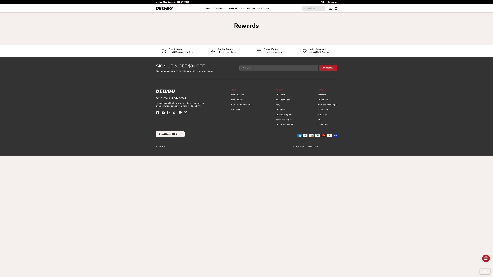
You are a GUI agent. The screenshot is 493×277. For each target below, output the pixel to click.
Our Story (280, 94)
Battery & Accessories (241, 104)
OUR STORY (263, 8)
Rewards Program (284, 119)
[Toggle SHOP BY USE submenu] (243, 8)
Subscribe (328, 68)
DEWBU (164, 146)
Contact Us (332, 2)
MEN (208, 8)
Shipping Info (323, 99)
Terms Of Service (298, 146)
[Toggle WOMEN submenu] (225, 8)
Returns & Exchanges (327, 104)
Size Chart (322, 114)
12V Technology (283, 99)
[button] (336, 8)
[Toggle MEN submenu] (212, 8)
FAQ (322, 2)
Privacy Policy (313, 146)
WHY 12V (251, 8)
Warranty (321, 94)
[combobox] (313, 8)
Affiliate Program (283, 114)
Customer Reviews (284, 124)
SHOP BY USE (235, 8)
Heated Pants (237, 99)
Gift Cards (235, 109)
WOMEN (219, 8)
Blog (278, 104)
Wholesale (281, 109)
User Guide (322, 109)
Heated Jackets (238, 94)
